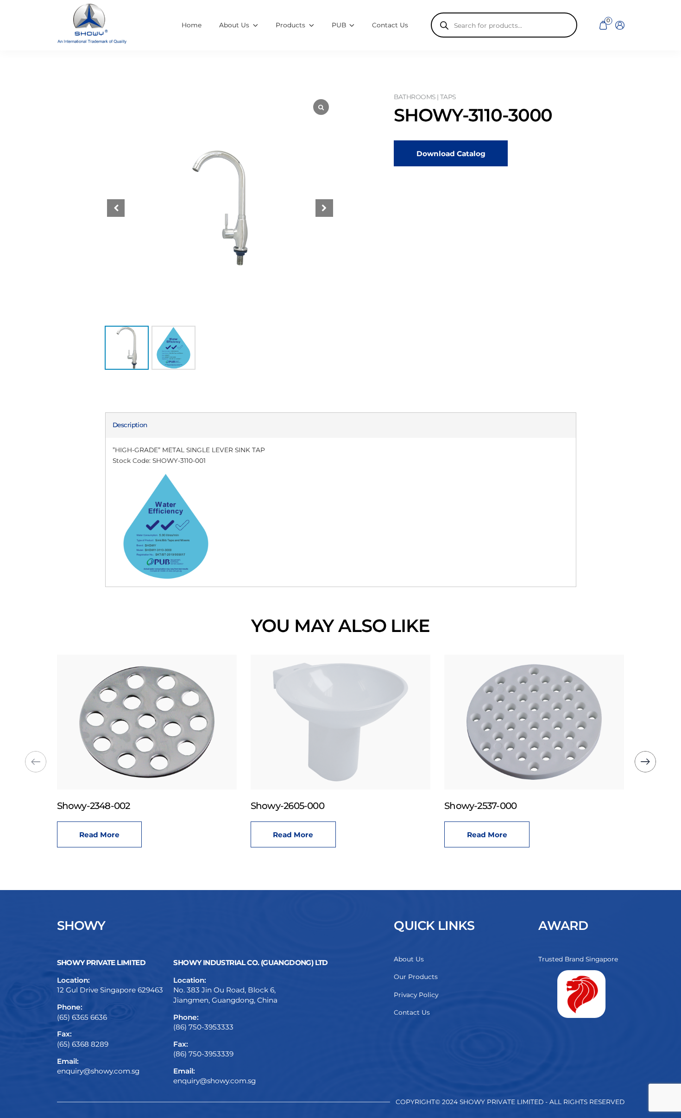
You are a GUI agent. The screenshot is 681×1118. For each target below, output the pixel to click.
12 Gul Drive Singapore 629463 (110, 989)
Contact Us (390, 25)
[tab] (130, 425)
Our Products (416, 976)
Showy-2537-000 (480, 805)
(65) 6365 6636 (82, 1017)
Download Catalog (451, 153)
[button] (324, 208)
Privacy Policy (416, 994)
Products (290, 25)
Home (192, 25)
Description (130, 425)
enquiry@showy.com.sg (98, 1071)
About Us (409, 959)
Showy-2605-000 (287, 805)
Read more (99, 834)
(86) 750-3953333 (203, 1027)
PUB (339, 25)
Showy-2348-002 (93, 805)
